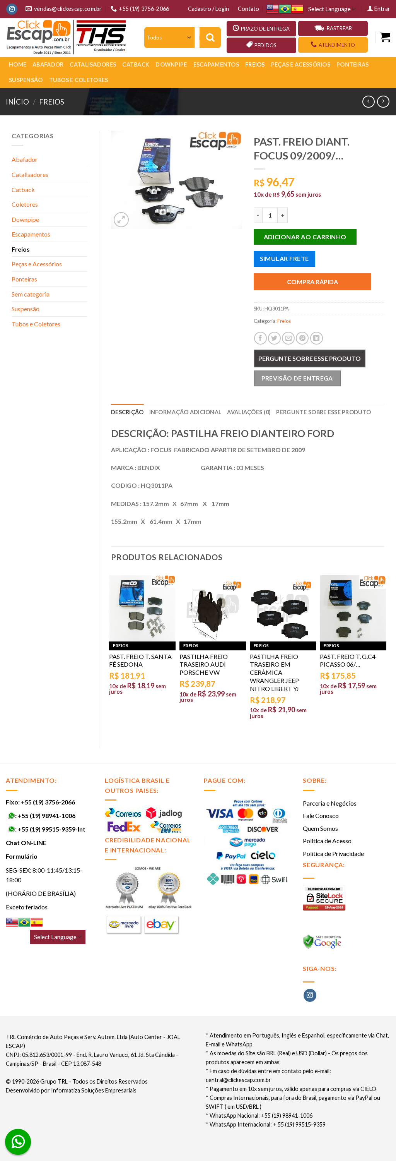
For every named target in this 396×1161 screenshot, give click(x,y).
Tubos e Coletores (78, 80)
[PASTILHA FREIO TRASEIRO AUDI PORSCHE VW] (212, 608)
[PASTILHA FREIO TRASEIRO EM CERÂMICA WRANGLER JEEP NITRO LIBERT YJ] (283, 608)
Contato (248, 8)
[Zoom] (121, 219)
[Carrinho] (385, 37)
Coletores (25, 204)
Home (17, 64)
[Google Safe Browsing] (323, 944)
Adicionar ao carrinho (305, 236)
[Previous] (111, 653)
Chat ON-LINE (26, 842)
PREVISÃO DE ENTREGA (297, 378)
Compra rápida (312, 281)
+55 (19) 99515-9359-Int (51, 829)
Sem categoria (31, 294)
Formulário (22, 856)
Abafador (47, 64)
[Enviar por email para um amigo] (288, 338)
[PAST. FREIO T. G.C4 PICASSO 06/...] (353, 608)
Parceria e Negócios (330, 803)
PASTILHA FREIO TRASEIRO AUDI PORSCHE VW (203, 664)
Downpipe (171, 64)
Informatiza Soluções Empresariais (94, 1090)
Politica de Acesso (327, 840)
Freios (255, 64)
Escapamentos (216, 64)
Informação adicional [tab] (185, 412)
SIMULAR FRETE (284, 258)
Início (17, 102)
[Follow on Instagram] (11, 9)
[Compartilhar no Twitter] (274, 338)
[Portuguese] (285, 9)
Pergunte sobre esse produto (309, 358)
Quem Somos (320, 828)
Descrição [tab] (127, 412)
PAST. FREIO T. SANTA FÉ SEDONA (140, 660)
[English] (272, 9)
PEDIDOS (265, 45)
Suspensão (26, 80)
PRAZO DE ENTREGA (265, 29)
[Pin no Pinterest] (302, 338)
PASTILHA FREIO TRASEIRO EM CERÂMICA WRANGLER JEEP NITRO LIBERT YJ (274, 672)
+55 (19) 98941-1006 (46, 815)
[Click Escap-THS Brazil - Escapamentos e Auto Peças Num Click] (67, 37)
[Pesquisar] (210, 37)
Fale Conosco (321, 815)
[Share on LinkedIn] (316, 338)
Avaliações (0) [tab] (249, 412)
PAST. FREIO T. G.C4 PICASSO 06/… (348, 660)
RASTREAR (339, 28)
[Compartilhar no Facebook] (260, 338)
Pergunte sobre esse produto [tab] (323, 412)
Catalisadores (93, 64)
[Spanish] (297, 9)
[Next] (384, 653)
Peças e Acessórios (300, 64)
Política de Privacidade (333, 853)
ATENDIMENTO (337, 45)
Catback (135, 64)
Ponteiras (352, 64)
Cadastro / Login (208, 8)
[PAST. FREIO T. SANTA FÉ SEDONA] (142, 608)
